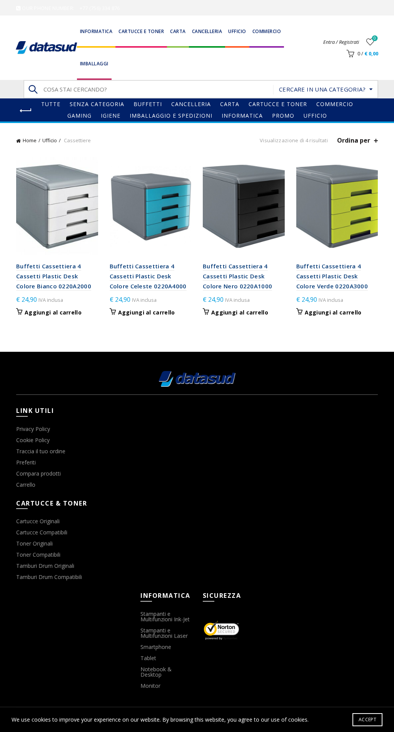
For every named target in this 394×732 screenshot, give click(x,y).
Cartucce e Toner (141, 31)
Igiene (110, 115)
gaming (79, 115)
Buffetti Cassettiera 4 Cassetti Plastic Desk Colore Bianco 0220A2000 (53, 276)
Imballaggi (94, 63)
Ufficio (237, 31)
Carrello (25, 484)
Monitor (150, 685)
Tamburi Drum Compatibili (49, 577)
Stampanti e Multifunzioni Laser (164, 633)
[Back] (25, 110)
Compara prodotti (38, 473)
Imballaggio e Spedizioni (171, 115)
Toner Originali (34, 543)
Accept (367, 719)
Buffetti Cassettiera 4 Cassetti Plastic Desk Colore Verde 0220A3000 (332, 276)
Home (30, 140)
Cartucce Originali (38, 521)
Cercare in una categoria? (322, 89)
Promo (283, 115)
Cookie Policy (33, 440)
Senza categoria (97, 104)
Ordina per (353, 140)
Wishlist (375, 38)
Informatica (96, 31)
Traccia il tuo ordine (40, 451)
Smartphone (155, 646)
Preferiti (26, 462)
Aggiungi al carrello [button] (53, 312)
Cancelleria (207, 31)
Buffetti (148, 104)
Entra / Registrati (341, 41)
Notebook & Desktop (156, 671)
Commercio (266, 31)
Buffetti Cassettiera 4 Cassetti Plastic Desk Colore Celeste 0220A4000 (148, 276)
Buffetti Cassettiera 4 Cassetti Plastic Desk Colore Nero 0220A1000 (237, 276)
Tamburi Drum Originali (45, 565)
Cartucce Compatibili (41, 532)
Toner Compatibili (38, 554)
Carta (178, 31)
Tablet (148, 658)
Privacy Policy (33, 429)
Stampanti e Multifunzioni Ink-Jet (165, 616)
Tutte (50, 104)
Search (33, 89)
